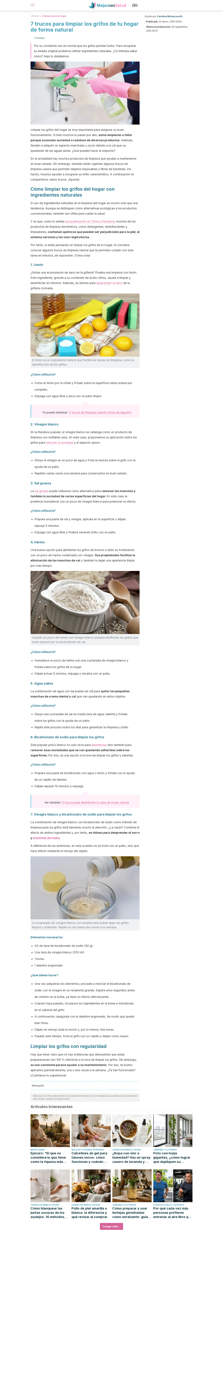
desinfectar (99, 745)
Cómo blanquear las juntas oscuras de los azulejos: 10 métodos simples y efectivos (47, 1212)
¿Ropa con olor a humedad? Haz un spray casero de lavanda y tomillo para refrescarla (131, 1157)
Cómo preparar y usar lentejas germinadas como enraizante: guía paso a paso (130, 1212)
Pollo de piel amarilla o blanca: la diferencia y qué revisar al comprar (89, 1212)
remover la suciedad (59, 442)
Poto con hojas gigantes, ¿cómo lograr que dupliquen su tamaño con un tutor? (171, 1157)
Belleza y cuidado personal (88, 1149)
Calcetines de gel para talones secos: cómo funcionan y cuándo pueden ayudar (89, 1157)
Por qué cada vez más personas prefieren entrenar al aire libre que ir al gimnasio (172, 1212)
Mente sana (38, 1149)
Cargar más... (111, 1226)
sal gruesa (41, 491)
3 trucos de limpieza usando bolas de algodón (100, 412)
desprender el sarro (109, 283)
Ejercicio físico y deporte (168, 1205)
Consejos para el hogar (54, 16)
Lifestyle (35, 16)
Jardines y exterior (165, 1149)
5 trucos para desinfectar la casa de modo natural (95, 802)
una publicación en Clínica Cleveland (89, 221)
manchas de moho (46, 838)
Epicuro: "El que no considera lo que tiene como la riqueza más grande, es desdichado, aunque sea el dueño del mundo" (50, 1157)
